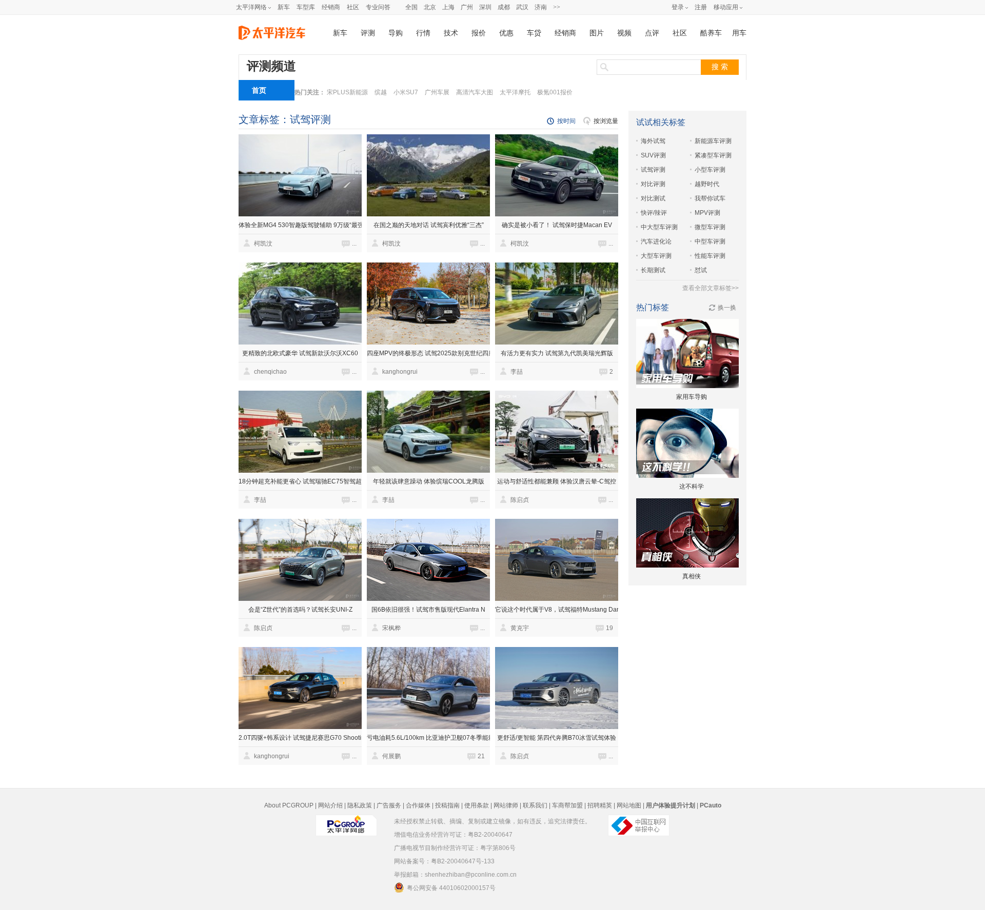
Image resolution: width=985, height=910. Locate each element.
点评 (652, 33)
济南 (541, 7)
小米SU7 (405, 92)
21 (481, 756)
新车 (284, 7)
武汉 (522, 7)
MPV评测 (707, 212)
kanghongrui (400, 371)
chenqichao (270, 371)
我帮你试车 (710, 198)
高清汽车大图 (474, 92)
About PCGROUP (288, 805)
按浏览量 (606, 121)
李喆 (516, 371)
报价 (478, 33)
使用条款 (476, 805)
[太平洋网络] (346, 821)
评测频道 (271, 66)
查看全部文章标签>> (710, 288)
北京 (430, 7)
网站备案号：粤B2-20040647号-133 (444, 861)
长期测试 (653, 270)
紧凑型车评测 (713, 155)
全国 (411, 7)
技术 (451, 33)
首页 (259, 90)
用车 (739, 33)
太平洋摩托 (515, 92)
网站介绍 (330, 805)
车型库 (306, 7)
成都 (504, 7)
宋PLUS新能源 (347, 92)
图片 (596, 33)
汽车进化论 (656, 241)
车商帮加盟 (567, 805)
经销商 (331, 7)
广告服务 (389, 805)
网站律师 (506, 805)
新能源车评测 (713, 141)
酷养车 (711, 33)
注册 (701, 7)
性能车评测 (710, 255)
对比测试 (653, 198)
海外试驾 (653, 141)
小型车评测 (710, 169)
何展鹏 (391, 756)
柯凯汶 (263, 243)
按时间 (566, 121)
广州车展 (437, 92)
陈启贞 (519, 499)
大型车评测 (656, 255)
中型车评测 (710, 241)
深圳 (485, 7)
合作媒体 (418, 805)
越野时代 (707, 184)
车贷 (534, 33)
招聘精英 (599, 805)
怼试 (701, 270)
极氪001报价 (555, 92)
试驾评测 (653, 169)
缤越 (381, 92)
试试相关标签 (660, 122)
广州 (467, 7)
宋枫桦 (391, 628)
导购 (395, 33)
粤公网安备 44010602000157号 (451, 888)
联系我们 (535, 805)
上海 (448, 7)
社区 (353, 7)
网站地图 (629, 805)
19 (609, 628)
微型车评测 (710, 227)
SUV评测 (653, 155)
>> (556, 7)
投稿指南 (447, 805)
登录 (678, 7)
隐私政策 (359, 805)
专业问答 (378, 7)
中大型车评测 (659, 227)
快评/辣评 (654, 212)
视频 (624, 33)
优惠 (506, 33)
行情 (423, 33)
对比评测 (653, 184)
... (354, 243)
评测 (368, 33)
